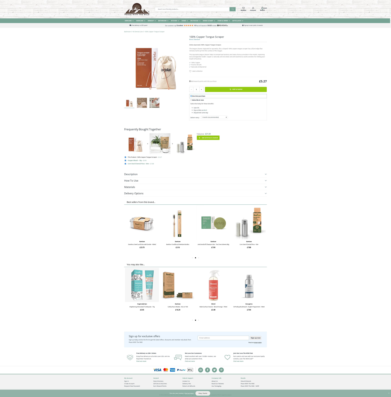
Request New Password (132, 386)
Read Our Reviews (218, 384)
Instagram (201, 370)
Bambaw (197, 39)
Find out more (141, 361)
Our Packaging (216, 386)
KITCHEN (174, 21)
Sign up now (255, 338)
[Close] (389, 391)
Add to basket (237, 89)
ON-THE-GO (194, 21)
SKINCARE (128, 21)
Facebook (207, 370)
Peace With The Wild (247, 384)
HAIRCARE (139, 21)
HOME (184, 21)
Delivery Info (186, 384)
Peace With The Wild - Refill (250, 386)
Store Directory (158, 381)
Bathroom (127, 32)
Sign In (126, 381)
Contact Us (186, 381)
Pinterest (221, 370)
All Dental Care (138, 32)
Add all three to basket (209, 138)
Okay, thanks (202, 393)
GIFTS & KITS (236, 21)
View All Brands (246, 381)
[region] (195, 393)
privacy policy (258, 342)
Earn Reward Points (159, 386)
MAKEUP (151, 21)
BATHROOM (162, 21)
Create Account (129, 384)
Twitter (214, 370)
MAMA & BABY (208, 21)
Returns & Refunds (188, 386)
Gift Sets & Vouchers (160, 384)
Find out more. (189, 393)
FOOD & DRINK (223, 21)
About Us (215, 381)
